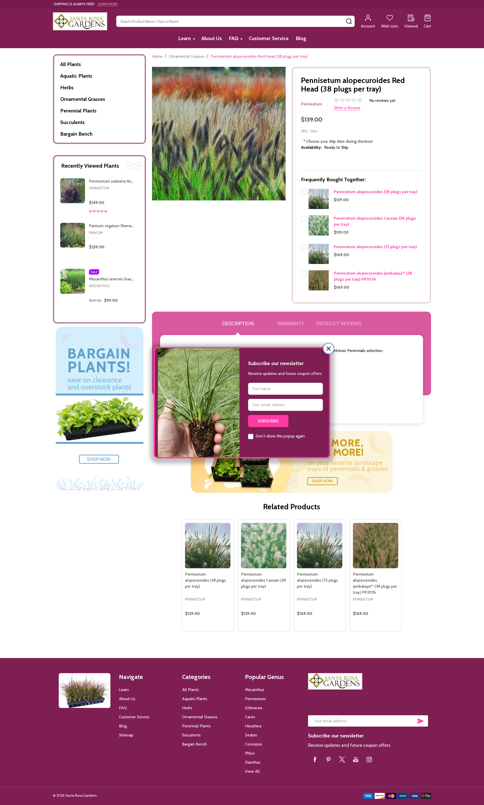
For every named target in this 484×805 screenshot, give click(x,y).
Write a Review (347, 107)
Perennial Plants (78, 111)
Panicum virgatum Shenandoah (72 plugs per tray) (132, 225)
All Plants (70, 64)
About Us (211, 38)
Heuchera (253, 726)
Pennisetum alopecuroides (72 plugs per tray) (375, 246)
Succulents (72, 122)
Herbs (67, 87)
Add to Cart (122, 218)
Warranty (291, 323)
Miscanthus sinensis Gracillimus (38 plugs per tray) (132, 279)
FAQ (233, 38)
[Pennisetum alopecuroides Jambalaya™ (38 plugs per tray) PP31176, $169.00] (375, 545)
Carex (250, 716)
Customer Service (269, 38)
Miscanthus (99, 286)
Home (157, 56)
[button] (328, 348)
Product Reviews (338, 323)
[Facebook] (315, 759)
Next (138, 166)
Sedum (251, 735)
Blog (301, 38)
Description (238, 323)
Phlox (250, 753)
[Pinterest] (328, 759)
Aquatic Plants (76, 76)
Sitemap (126, 735)
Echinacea (253, 707)
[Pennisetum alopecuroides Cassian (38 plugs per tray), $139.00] (263, 545)
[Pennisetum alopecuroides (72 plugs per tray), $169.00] (319, 545)
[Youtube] (355, 759)
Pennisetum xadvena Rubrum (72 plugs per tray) (131, 181)
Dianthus (252, 762)
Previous (130, 166)
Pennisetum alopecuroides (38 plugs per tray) (375, 191)
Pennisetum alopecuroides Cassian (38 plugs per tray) (263, 580)
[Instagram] (369, 759)
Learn (184, 38)
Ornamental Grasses (82, 99)
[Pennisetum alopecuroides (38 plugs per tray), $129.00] (207, 545)
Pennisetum (99, 188)
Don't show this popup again (280, 436)
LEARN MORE (107, 4)
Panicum (96, 233)
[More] (194, 38)
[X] (342, 759)
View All (252, 771)
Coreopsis (253, 744)
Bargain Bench (76, 134)
